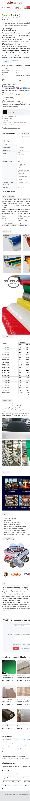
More (3, 789)
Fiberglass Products (17, 12)
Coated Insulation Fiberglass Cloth (12, 782)
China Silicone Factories (9, 774)
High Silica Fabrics (21, 749)
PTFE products (5, 749)
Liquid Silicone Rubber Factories (11, 778)
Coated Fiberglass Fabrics (8, 746)
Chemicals (8, 12)
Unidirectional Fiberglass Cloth (11, 766)
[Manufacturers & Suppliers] (15, 2)
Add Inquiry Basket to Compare (12, 128)
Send (16, 648)
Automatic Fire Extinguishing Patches (9, 743)
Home (3, 12)
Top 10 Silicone (7, 786)
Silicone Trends (18, 786)
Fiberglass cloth (21, 743)
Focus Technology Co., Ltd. (21, 794)
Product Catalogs (25, 739)
